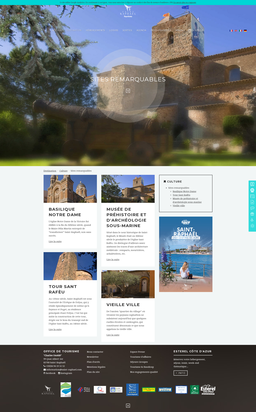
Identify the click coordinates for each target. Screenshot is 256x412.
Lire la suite (55, 241)
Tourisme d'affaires (140, 357)
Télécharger (185, 259)
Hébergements (95, 30)
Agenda (141, 30)
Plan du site (93, 372)
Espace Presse (137, 352)
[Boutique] (252, 214)
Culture (63, 170)
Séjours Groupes (139, 362)
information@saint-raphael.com (64, 369)
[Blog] (252, 208)
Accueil (57, 30)
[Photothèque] (252, 196)
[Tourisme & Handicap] (252, 220)
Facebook (50, 373)
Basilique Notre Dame (184, 191)
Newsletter (93, 357)
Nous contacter (95, 352)
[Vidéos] (252, 184)
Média (179, 30)
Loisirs (113, 30)
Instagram (66, 373)
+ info (180, 373)
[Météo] (252, 226)
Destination (73, 30)
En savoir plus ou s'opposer (184, 2)
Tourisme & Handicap (142, 367)
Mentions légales (96, 367)
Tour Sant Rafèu (181, 195)
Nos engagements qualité (144, 372)
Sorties (127, 30)
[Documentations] (252, 202)
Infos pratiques (161, 30)
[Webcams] (252, 190)
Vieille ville (123, 304)
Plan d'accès (93, 362)
